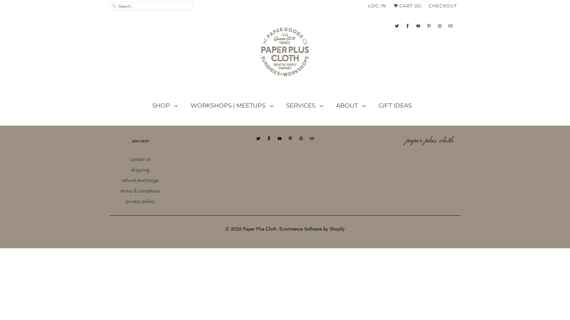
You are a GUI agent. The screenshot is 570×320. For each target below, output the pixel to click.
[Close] (387, 123)
